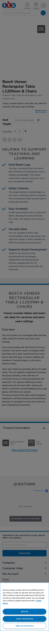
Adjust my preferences (24, 626)
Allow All (24, 611)
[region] (24, 606)
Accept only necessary (24, 619)
